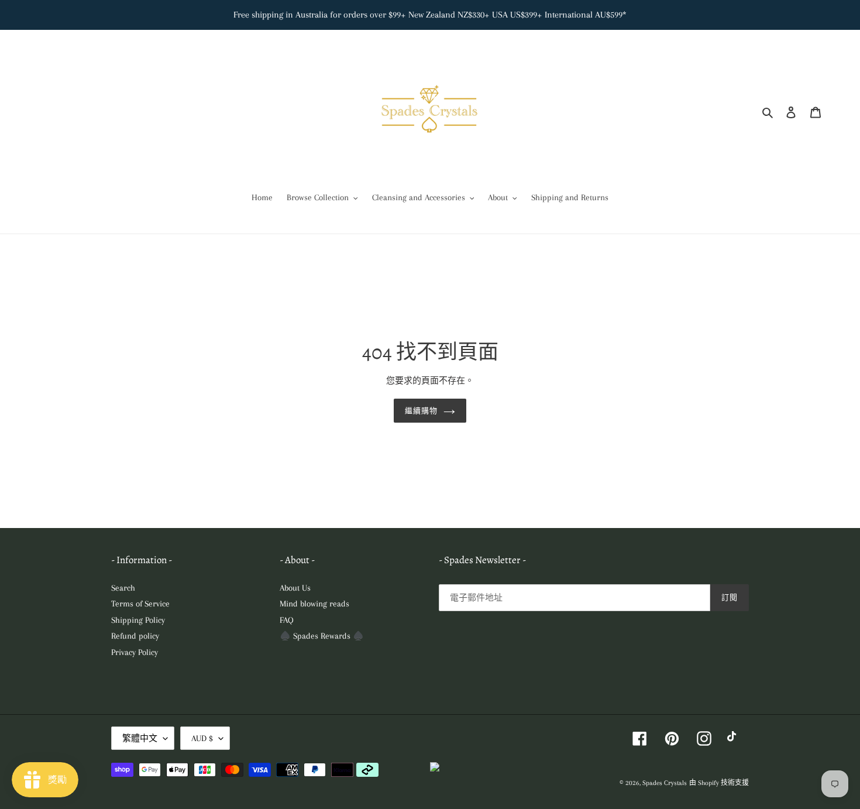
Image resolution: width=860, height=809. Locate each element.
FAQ (287, 620)
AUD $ (202, 738)
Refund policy (135, 635)
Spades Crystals (664, 783)
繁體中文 (139, 738)
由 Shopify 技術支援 (719, 783)
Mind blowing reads (314, 603)
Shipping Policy (138, 620)
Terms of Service (140, 603)
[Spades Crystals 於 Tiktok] (734, 738)
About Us (295, 587)
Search (123, 587)
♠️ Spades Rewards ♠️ (322, 635)
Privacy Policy (134, 652)
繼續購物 (421, 411)
